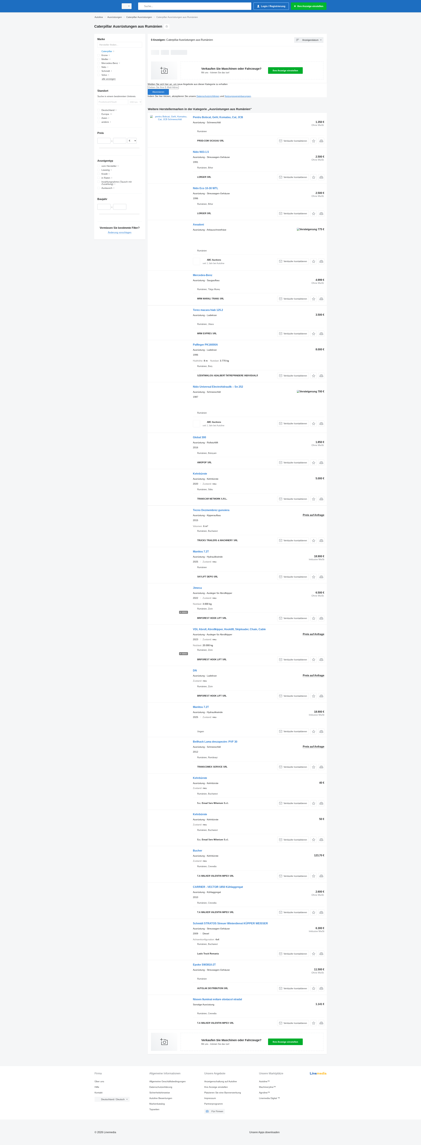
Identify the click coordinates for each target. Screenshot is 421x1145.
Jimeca (197, 587)
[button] (313, 141)
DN (195, 670)
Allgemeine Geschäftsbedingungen (167, 1081)
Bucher (197, 850)
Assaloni (198, 224)
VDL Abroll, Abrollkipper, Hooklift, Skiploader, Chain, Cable (229, 629)
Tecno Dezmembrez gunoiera (211, 510)
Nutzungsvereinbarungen (238, 96)
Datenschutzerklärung (160, 1087)
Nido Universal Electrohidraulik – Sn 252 (218, 386)
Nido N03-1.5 (201, 152)
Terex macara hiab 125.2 (208, 310)
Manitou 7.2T (201, 551)
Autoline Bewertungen (160, 1098)
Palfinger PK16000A (205, 344)
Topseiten (154, 1109)
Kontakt (98, 1092)
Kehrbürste (200, 473)
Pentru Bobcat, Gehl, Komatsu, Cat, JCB (218, 117)
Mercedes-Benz (202, 275)
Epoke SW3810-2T (204, 964)
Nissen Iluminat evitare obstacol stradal (217, 999)
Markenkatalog (157, 1103)
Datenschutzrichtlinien (208, 96)
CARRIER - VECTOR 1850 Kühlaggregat (218, 887)
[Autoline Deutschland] (106, 6)
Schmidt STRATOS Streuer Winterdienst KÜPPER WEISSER (230, 923)
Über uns (99, 1081)
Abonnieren (158, 92)
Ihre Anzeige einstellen (285, 70)
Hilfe (97, 1087)
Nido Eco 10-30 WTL (205, 188)
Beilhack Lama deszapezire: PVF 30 (215, 741)
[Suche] (141, 6)
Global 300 (199, 437)
